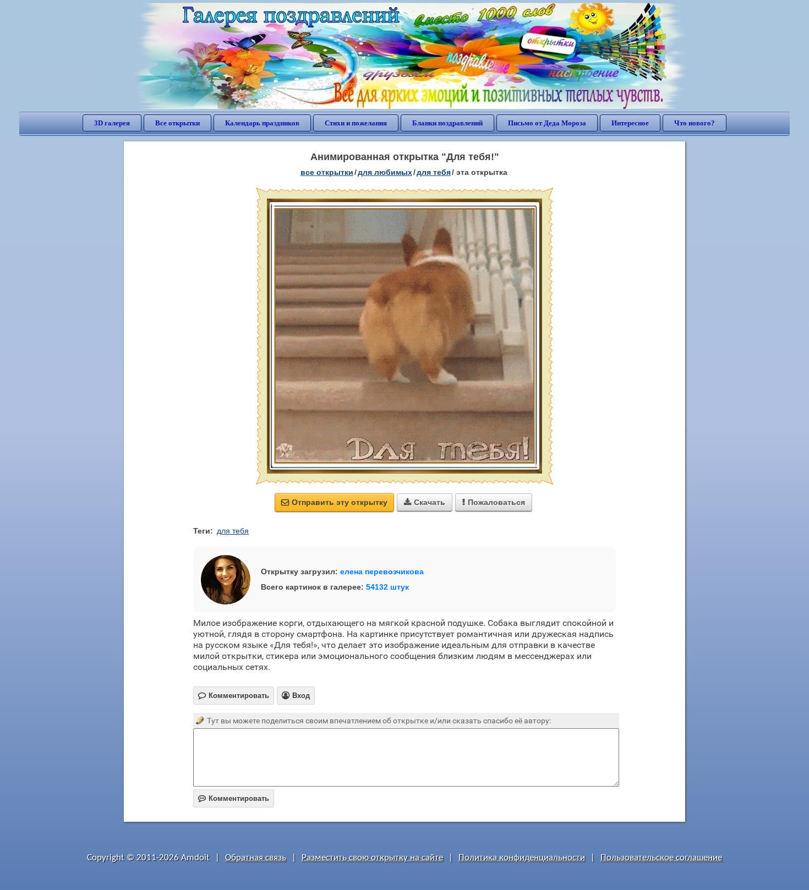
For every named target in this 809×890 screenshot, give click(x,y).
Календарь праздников (262, 123)
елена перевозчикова (382, 571)
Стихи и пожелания (356, 123)
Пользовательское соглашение (661, 857)
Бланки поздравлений (447, 123)
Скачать (424, 502)
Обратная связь (255, 857)
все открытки (326, 172)
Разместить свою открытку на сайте (372, 857)
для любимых (385, 172)
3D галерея (112, 123)
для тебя (434, 172)
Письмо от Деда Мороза (547, 123)
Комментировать (233, 798)
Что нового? (694, 123)
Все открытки (177, 123)
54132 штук (387, 587)
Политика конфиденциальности (521, 857)
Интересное (630, 123)
